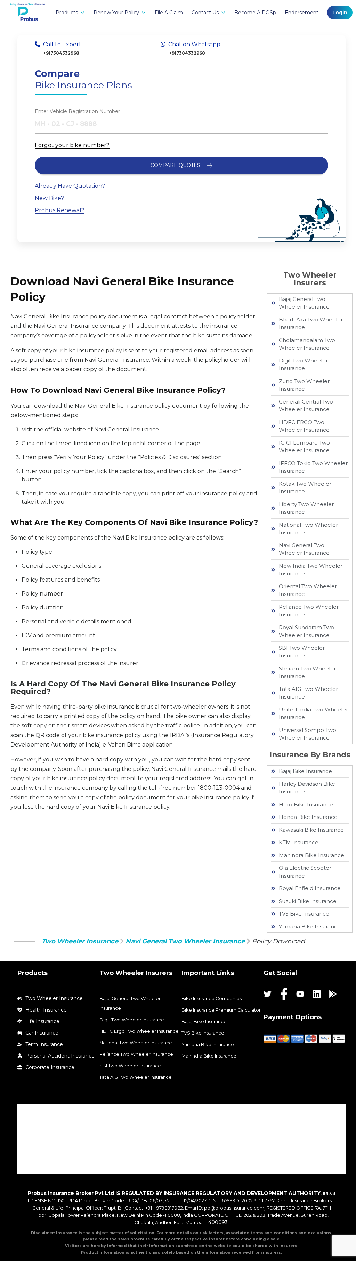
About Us (34, 1111)
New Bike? (49, 198)
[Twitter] (268, 994)
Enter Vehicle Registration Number (77, 111)
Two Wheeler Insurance (80, 941)
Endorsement (301, 12)
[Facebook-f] (284, 994)
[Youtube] (300, 994)
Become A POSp (255, 12)
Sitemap (34, 1153)
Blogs (30, 1167)
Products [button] (67, 12)
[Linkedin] (317, 994)
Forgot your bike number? (72, 145)
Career (32, 1139)
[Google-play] (333, 994)
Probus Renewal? (59, 210)
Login (339, 12)
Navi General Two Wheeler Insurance (185, 941)
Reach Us (35, 1125)
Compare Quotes (176, 165)
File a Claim (169, 12)
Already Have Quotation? (70, 186)
